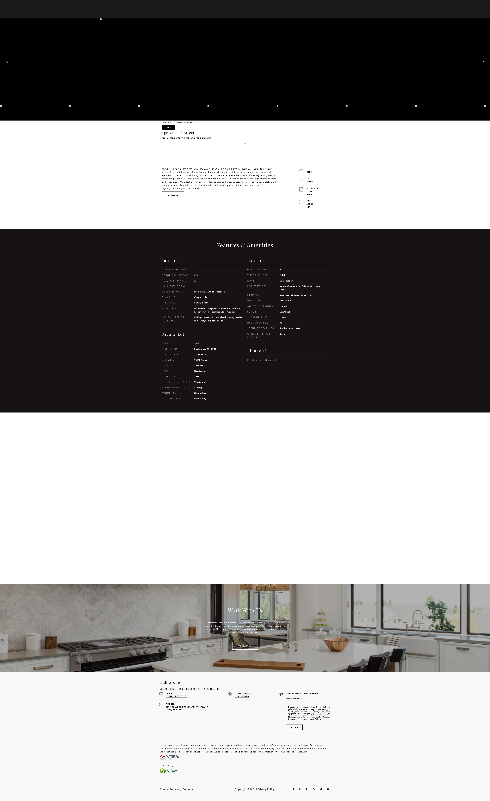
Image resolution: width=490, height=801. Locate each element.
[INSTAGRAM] (300, 789)
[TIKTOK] (321, 789)
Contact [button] (173, 195)
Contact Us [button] (245, 645)
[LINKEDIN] (307, 789)
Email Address (294, 698)
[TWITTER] (314, 789)
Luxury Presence (183, 789)
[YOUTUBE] (327, 789)
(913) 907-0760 (242, 696)
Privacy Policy (314, 719)
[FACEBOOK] (293, 789)
